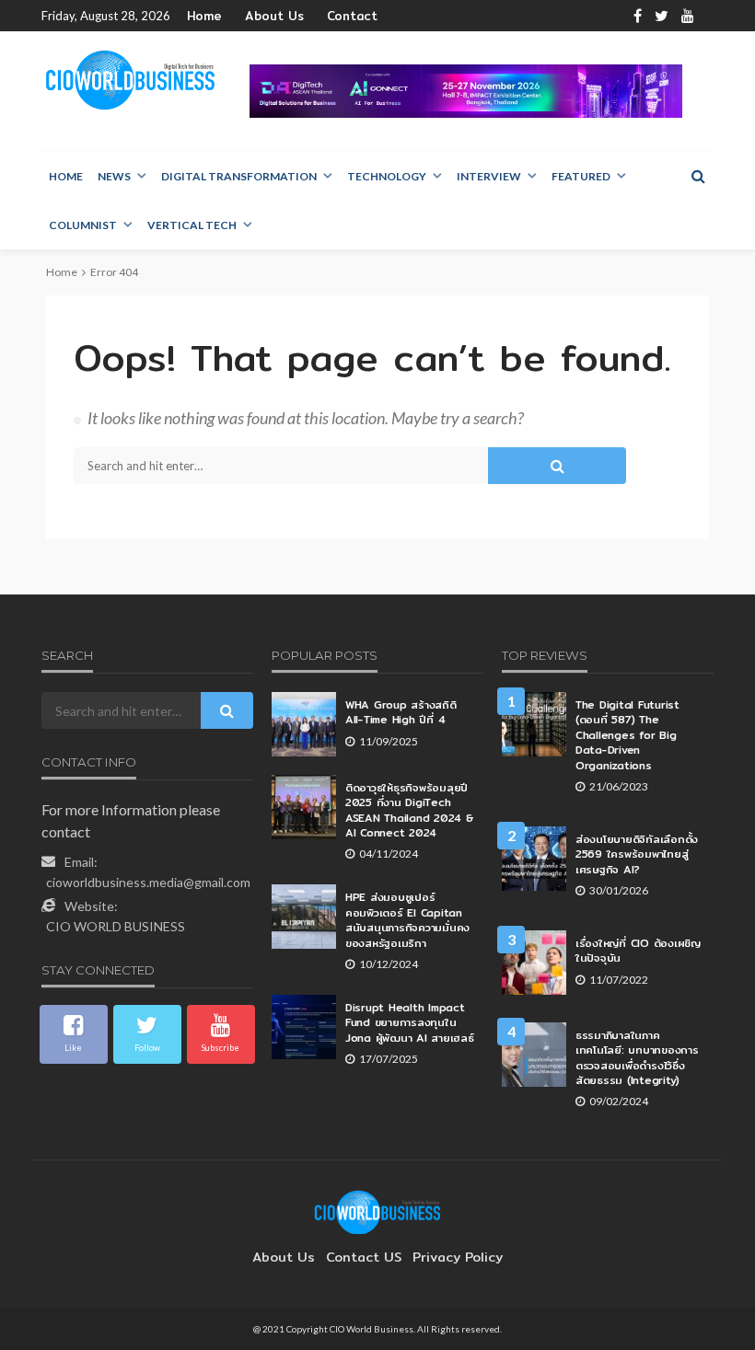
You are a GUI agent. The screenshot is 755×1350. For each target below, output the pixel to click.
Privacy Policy (457, 1257)
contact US (363, 1257)
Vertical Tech (192, 225)
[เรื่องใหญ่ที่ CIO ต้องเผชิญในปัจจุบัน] (534, 962)
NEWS (114, 176)
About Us (274, 15)
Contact (352, 15)
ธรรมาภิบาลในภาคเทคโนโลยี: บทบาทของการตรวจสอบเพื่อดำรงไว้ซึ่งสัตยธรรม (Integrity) (637, 1058)
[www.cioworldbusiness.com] (377, 1210)
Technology (386, 176)
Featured (581, 176)
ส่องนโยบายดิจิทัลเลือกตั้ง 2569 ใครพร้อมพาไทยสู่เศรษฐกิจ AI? (636, 854)
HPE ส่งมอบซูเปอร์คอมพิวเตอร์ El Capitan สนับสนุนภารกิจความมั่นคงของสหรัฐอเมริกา (407, 920)
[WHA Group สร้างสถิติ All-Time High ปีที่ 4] (304, 724)
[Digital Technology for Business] (130, 80)
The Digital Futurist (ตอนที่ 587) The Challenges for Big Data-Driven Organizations (627, 735)
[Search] (698, 176)
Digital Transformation (239, 176)
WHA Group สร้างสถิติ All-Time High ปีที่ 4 (401, 713)
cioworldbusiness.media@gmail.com (148, 882)
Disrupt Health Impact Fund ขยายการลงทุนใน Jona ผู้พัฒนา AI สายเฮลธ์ (409, 1022)
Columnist (83, 225)
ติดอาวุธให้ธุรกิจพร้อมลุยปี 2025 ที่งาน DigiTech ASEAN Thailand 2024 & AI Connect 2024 (409, 810)
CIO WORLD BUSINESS (115, 926)
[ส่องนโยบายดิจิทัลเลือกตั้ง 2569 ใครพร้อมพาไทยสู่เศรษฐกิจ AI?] (534, 858)
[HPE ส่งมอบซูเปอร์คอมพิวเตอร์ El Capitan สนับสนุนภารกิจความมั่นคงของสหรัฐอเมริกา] (304, 916)
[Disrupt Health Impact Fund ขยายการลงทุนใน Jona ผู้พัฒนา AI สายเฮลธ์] (304, 1027)
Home (204, 15)
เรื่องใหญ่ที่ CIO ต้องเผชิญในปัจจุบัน (638, 951)
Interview (489, 176)
